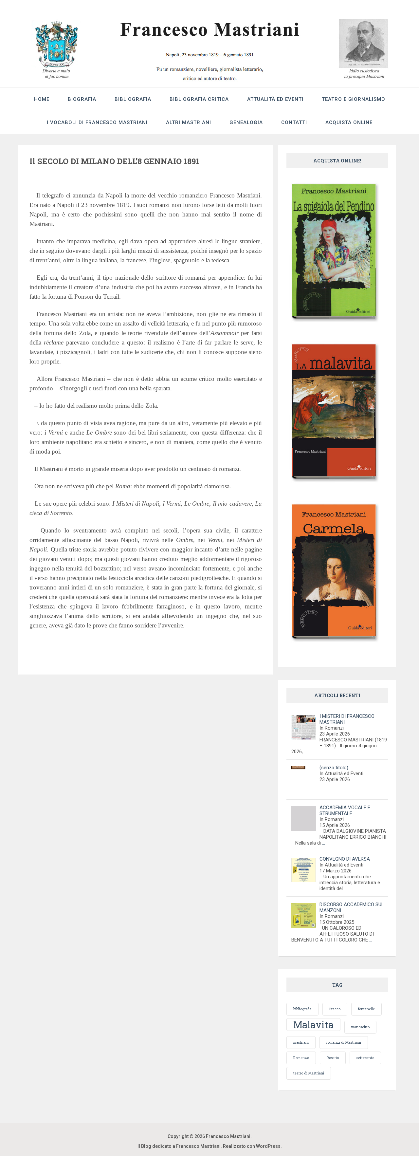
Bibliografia (133, 99)
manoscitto (360, 1027)
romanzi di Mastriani (343, 1042)
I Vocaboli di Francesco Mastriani (97, 122)
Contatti (294, 122)
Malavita (313, 1024)
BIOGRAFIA (82, 99)
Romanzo (301, 1057)
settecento (365, 1057)
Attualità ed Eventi (275, 99)
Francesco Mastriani (228, 1136)
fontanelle (366, 1009)
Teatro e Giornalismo (353, 99)
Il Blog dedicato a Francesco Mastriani (179, 1146)
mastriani (301, 1042)
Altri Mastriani (188, 122)
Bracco (334, 1009)
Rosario (333, 1057)
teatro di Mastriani (308, 1073)
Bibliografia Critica (199, 99)
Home (41, 99)
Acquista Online (349, 122)
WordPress (268, 1146)
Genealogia (246, 122)
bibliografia (302, 1009)
